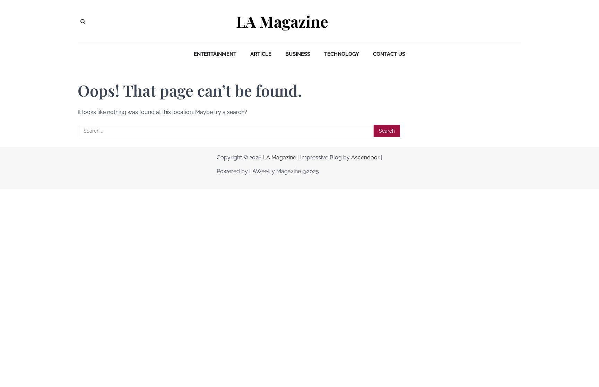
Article (260, 54)
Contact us (389, 54)
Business (297, 54)
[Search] (83, 22)
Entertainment (215, 54)
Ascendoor (365, 157)
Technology (341, 54)
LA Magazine (282, 21)
